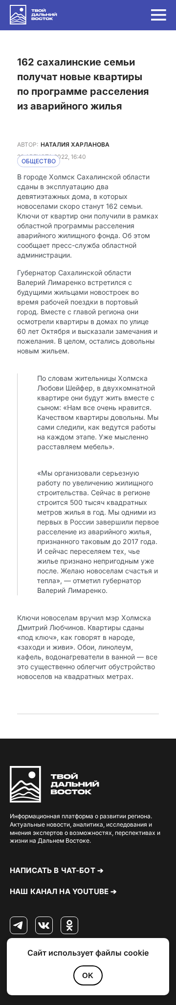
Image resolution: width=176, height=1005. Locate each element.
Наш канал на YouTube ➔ (63, 891)
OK (87, 975)
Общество (39, 161)
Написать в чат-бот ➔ (57, 870)
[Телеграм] (18, 926)
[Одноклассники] (69, 926)
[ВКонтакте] (44, 926)
